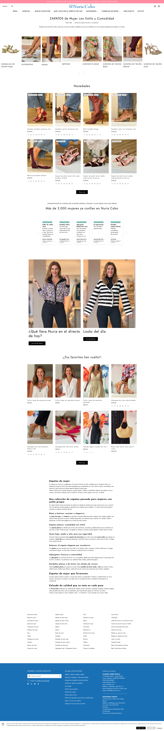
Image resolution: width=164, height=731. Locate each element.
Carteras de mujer (88, 624)
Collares (85, 642)
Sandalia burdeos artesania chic (39, 129)
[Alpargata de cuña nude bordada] (124, 381)
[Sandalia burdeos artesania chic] (40, 109)
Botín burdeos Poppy (91, 129)
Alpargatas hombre (71, 648)
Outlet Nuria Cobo (116, 630)
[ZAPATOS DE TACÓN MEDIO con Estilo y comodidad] (112, 48)
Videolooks (114, 617)
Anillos (85, 636)
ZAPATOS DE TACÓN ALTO (132, 65)
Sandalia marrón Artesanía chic (66, 129)
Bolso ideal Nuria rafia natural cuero (122, 448)
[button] (38, 232)
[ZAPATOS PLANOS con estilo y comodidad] (71, 48)
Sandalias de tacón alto (61, 645)
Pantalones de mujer (33, 639)
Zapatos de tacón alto (61, 624)
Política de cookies (70, 692)
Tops (28, 633)
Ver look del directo (37, 343)
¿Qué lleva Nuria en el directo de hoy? (122, 621)
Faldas (29, 636)
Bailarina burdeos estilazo (36, 175)
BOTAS (24, 64)
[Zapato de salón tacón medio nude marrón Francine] (96, 156)
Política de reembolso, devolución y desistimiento (79, 698)
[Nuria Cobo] (82, 6)
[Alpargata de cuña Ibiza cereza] (68, 427)
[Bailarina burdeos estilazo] (40, 156)
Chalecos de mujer (32, 630)
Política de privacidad (71, 689)
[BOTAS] (31, 49)
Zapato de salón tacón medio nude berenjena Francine (122, 177)
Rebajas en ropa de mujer (118, 633)
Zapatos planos (59, 614)
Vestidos (29, 642)
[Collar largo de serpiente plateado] (96, 381)
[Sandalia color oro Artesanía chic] (124, 109)
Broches (85, 639)
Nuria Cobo (68, 23)
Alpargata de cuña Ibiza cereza (66, 447)
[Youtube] (35, 684)
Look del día (114, 614)
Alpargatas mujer (60, 648)
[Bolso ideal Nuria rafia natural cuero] (124, 427)
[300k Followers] (28, 684)
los (65, 516)
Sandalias (57, 636)
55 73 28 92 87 (114, 705)
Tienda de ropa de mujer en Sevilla (121, 624)
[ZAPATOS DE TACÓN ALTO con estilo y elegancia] (132, 48)
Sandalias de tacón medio (62, 642)
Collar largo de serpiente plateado (92, 401)
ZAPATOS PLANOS (70, 64)
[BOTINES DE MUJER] (51, 48)
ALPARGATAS (7, 64)
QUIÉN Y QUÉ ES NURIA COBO (74, 675)
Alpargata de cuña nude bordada (123, 400)
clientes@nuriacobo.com (113, 691)
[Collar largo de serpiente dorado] (68, 381)
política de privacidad (43, 681)
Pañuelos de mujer (88, 617)
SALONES (148, 64)
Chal (84, 614)
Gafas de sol (86, 630)
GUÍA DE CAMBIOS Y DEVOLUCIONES (76, 677)
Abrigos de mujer (32, 648)
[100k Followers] (31, 684)
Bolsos (85, 621)
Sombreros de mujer (89, 633)
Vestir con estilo (115, 639)
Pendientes (86, 645)
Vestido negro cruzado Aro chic (95, 447)
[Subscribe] (60, 676)
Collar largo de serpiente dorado (67, 400)
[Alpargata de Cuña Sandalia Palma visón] (40, 427)
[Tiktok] (38, 684)
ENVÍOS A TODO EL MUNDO (74, 683)
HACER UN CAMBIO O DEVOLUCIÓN (76, 680)
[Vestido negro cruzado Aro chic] (96, 427)
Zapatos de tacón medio (62, 621)
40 (41, 134)
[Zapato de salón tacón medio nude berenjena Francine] (124, 156)
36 (31, 134)
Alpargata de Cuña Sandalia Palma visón (37, 448)
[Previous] (79, 73)
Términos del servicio (71, 695)
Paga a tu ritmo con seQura (73, 701)
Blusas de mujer (31, 617)
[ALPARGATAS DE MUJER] (10, 49)
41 (44, 134)
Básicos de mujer (32, 645)
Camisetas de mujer (32, 621)
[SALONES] (153, 49)
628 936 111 (119, 686)
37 (33, 134)
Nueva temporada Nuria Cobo (119, 627)
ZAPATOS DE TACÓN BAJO (92, 65)
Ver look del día (90, 339)
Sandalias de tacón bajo (61, 639)
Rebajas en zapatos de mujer (119, 636)
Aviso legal (68, 686)
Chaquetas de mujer (33, 627)
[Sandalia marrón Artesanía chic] (68, 109)
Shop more (82, 192)
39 (38, 134)
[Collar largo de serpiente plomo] (40, 381)
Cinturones (86, 627)
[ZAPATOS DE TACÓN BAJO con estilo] (92, 48)
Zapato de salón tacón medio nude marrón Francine (94, 177)
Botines (57, 630)
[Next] (85, 73)
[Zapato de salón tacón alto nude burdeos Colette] (68, 156)
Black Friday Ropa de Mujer (119, 648)
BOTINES (46, 64)
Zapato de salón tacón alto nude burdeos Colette (67, 177)
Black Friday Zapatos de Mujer (119, 645)
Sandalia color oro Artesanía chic (123, 129)
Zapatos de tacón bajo (61, 617)
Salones (57, 627)
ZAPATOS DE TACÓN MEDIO (112, 65)
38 (36, 134)
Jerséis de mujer (31, 624)
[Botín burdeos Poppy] (96, 109)
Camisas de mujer (32, 614)
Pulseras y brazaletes (89, 648)
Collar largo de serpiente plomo (39, 400)
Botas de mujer (59, 633)
